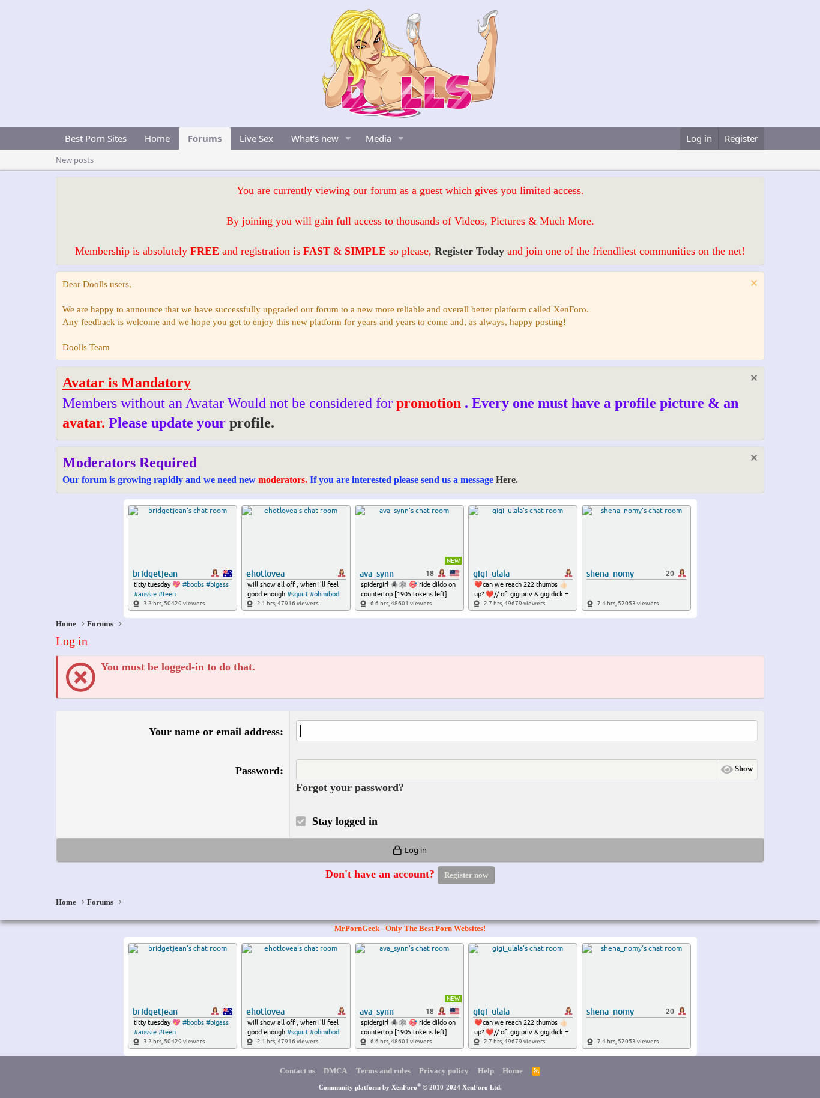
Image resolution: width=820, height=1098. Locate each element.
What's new (315, 138)
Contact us (297, 1070)
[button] (348, 138)
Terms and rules (383, 1070)
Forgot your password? (350, 787)
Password (257, 771)
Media (378, 138)
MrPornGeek (356, 928)
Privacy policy (444, 1070)
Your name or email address (214, 732)
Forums (205, 138)
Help (486, 1070)
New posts (75, 159)
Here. (507, 480)
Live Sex (256, 138)
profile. (251, 423)
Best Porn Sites (96, 138)
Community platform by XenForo (410, 1087)
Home (157, 138)
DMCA (335, 1070)
